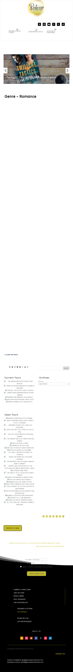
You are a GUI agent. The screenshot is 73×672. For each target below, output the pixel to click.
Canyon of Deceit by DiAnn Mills (36, 233)
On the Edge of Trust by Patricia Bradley (36, 195)
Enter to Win (12, 528)
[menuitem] (55, 31)
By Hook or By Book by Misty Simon (36, 320)
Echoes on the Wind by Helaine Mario (36, 298)
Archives (41, 381)
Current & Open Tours (22, 590)
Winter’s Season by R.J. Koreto (36, 175)
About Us (36, 631)
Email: (29, 563)
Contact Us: (60, 654)
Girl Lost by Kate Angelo (36, 215)
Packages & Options (24, 609)
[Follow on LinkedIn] (50, 638)
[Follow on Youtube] (48, 24)
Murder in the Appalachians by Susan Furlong (36, 342)
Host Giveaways (20, 599)
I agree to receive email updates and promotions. (37, 567)
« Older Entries (11, 354)
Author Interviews (24, 621)
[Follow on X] (58, 24)
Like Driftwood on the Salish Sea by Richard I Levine (36, 253)
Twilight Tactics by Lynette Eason (31, 77)
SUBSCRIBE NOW (36, 573)
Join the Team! (19, 593)
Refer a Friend (19, 596)
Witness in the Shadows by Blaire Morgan (36, 154)
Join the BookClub (20, 602)
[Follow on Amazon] (39, 24)
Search (66, 368)
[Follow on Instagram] (44, 24)
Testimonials (22, 612)
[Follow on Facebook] (53, 24)
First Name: (29, 559)
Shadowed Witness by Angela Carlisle (36, 275)
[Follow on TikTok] (63, 24)
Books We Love (23, 618)
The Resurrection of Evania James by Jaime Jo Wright (36, 114)
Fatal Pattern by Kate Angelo (36, 134)
